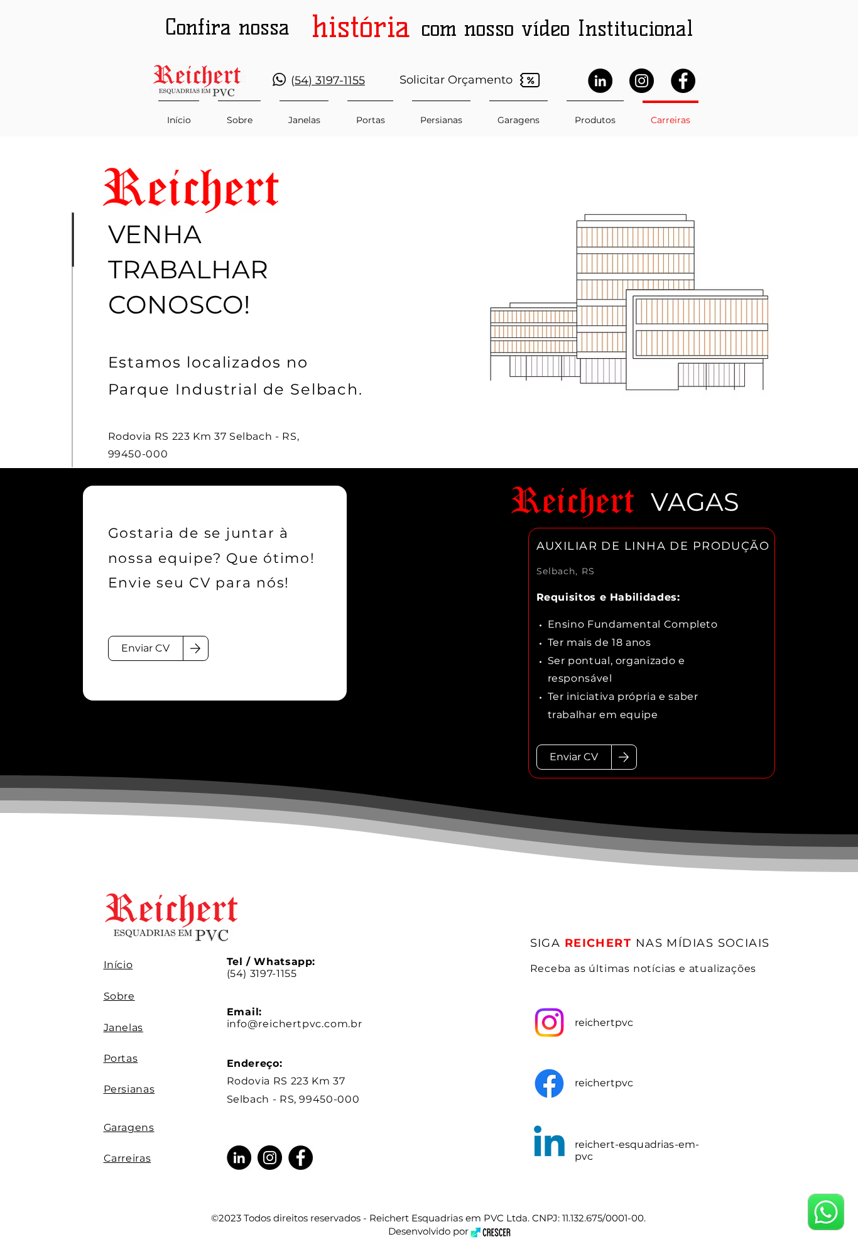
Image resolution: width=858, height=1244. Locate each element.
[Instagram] (641, 80)
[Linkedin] (549, 1144)
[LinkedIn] (600, 80)
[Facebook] (683, 80)
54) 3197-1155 (330, 80)
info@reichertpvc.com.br (294, 1024)
